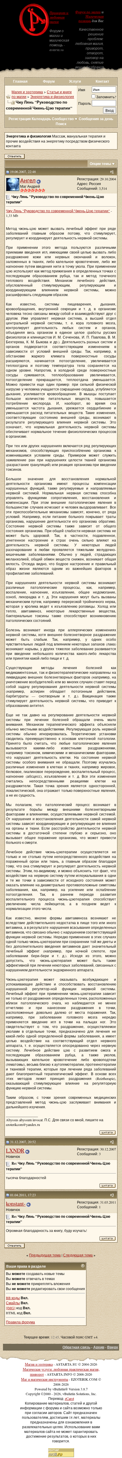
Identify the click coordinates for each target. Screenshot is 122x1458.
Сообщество (63, 118)
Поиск (61, 123)
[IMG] (10, 1307)
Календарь (41, 118)
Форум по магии (88, 12)
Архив (98, 1347)
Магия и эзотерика (27, 91)
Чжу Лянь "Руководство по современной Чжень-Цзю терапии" (58, 210)
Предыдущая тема (45, 1255)
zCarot (69, 1398)
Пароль (84, 103)
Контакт (102, 81)
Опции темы (100, 163)
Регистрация (20, 118)
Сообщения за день (96, 118)
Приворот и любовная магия (58, 17)
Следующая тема (78, 1255)
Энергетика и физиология (52, 96)
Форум (49, 81)
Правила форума (20, 1322)
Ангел (28, 180)
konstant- (15, 1203)
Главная (20, 81)
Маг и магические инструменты (44, 1379)
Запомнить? (106, 96)
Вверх (112, 1347)
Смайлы (13, 1302)
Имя (81, 89)
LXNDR (15, 1150)
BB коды (13, 1297)
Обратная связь (76, 1347)
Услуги (75, 81)
